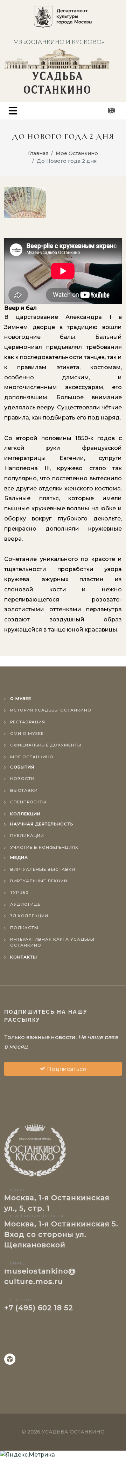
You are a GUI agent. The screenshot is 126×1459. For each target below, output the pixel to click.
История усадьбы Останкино (50, 710)
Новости (22, 778)
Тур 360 (19, 892)
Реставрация (27, 722)
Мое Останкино (77, 153)
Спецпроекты (28, 802)
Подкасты (24, 927)
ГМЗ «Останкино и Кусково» (57, 42)
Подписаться (66, 1069)
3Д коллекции (29, 915)
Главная (38, 153)
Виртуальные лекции (39, 880)
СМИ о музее (27, 733)
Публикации (27, 835)
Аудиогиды (26, 904)
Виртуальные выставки (42, 869)
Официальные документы (46, 745)
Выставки (24, 790)
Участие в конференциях (44, 847)
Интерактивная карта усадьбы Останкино (52, 942)
